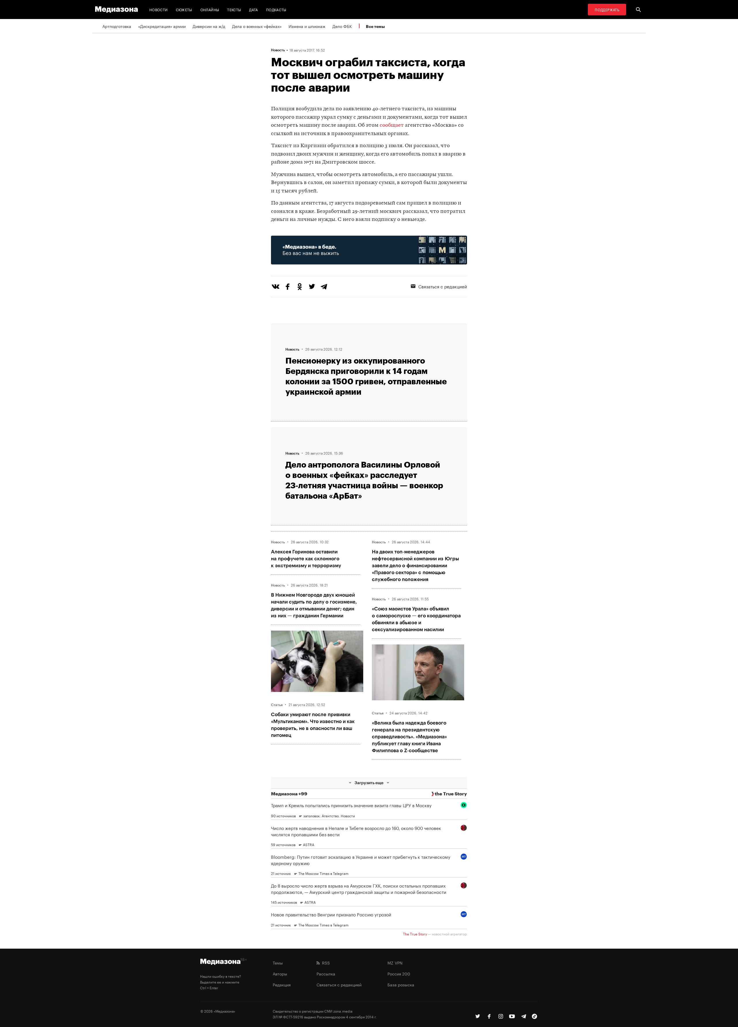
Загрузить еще (369, 782)
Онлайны (209, 9)
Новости (158, 9)
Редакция (282, 984)
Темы (278, 962)
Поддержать (607, 9)
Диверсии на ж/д (209, 26)
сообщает (392, 125)
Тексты (234, 9)
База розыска (400, 984)
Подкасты (276, 9)
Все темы (375, 26)
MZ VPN (394, 962)
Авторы (280, 973)
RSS (325, 962)
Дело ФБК (342, 26)
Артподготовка (116, 26)
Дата (253, 9)
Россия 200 (398, 973)
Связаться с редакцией (442, 286)
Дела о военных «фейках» (257, 26)
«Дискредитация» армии (162, 26)
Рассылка (326, 973)
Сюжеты (184, 9)
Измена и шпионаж (307, 26)
